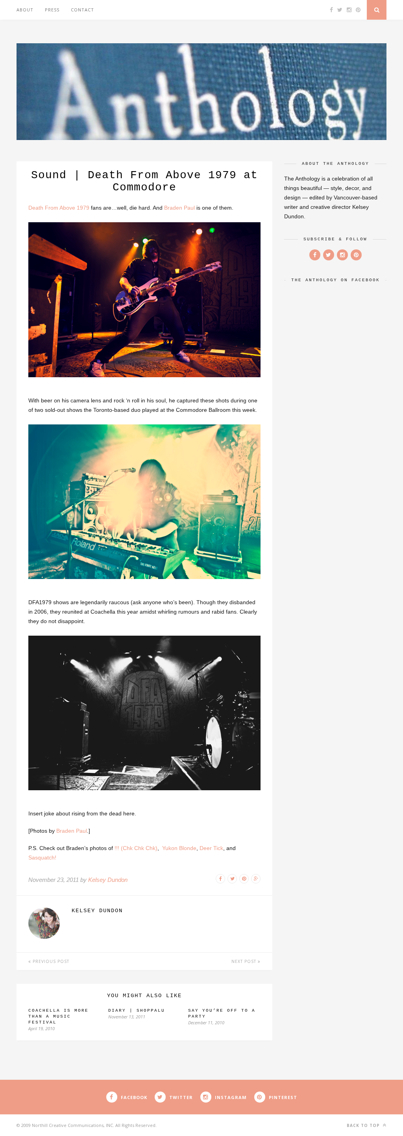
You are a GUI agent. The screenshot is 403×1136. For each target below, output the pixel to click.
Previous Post (50, 961)
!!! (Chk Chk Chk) (136, 848)
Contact (82, 10)
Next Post (244, 961)
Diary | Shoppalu (136, 1010)
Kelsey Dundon (108, 879)
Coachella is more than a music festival (58, 1016)
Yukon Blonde (179, 848)
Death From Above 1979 (58, 208)
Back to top (364, 1125)
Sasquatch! (42, 857)
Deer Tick (211, 848)
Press (52, 10)
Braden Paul (179, 208)
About (25, 10)
